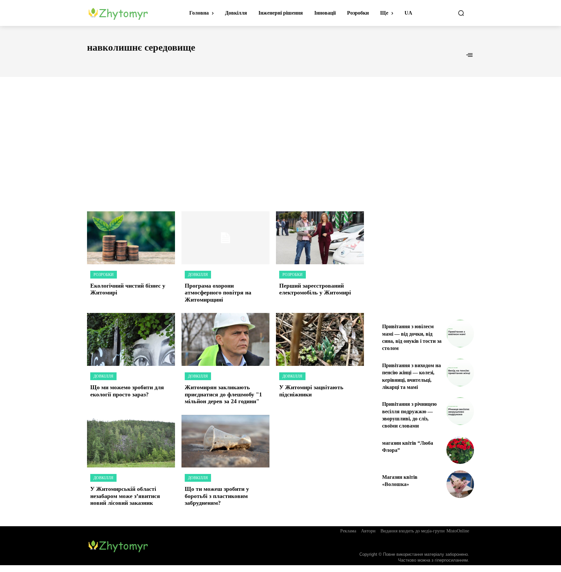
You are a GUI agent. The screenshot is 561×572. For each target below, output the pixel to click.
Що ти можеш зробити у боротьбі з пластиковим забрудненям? (217, 496)
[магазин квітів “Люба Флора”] (460, 450)
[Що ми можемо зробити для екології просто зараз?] (131, 339)
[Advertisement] (280, 137)
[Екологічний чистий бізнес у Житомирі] (131, 237)
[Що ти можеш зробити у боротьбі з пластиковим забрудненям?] (225, 441)
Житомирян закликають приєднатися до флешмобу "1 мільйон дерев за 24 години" (223, 394)
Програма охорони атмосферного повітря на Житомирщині (218, 292)
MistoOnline (457, 530)
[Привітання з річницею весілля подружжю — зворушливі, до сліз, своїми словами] (460, 411)
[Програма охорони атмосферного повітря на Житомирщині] (225, 237)
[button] (461, 13)
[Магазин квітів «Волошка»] (460, 484)
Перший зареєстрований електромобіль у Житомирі (315, 289)
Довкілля (198, 274)
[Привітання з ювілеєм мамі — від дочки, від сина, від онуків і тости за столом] (460, 333)
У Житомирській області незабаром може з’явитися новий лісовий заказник (125, 496)
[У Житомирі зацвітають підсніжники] (320, 339)
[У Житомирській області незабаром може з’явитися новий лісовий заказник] (131, 441)
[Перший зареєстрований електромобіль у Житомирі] (320, 237)
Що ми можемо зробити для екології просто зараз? (127, 391)
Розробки (104, 274)
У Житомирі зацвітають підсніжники (311, 391)
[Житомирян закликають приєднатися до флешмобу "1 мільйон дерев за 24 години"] (225, 339)
